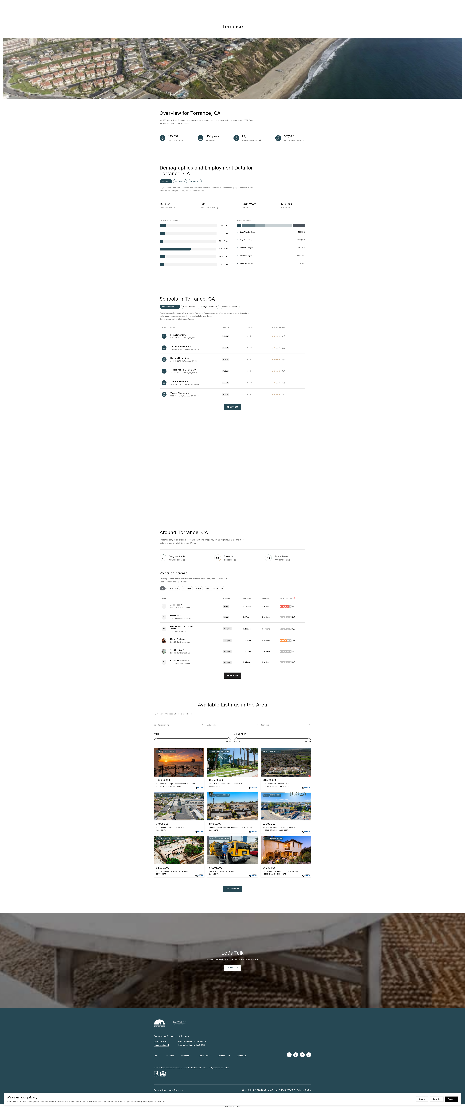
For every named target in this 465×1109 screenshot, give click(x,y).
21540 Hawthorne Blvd (180, 653)
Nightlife (221, 588)
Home (156, 1056)
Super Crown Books (178, 661)
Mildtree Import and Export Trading (181, 627)
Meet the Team (224, 1056)
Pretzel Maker (176, 616)
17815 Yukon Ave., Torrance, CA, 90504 (184, 384)
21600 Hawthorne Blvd (180, 642)
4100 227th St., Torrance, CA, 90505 (183, 373)
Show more (232, 675)
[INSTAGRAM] (295, 1054)
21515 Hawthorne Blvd (180, 608)
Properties (170, 1056)
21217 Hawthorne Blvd (180, 664)
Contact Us (241, 1056)
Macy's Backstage (178, 639)
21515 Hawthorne (178, 631)
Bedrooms (265, 725)
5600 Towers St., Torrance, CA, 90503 (184, 396)
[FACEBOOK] (289, 1054)
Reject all (422, 1099)
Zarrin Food (175, 605)
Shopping (188, 588)
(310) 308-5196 (161, 1041)
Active (199, 588)
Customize (437, 1099)
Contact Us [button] (232, 968)
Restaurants (174, 588)
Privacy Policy (304, 1090)
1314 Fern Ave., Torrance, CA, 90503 (183, 338)
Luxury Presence (175, 1090)
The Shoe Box (176, 650)
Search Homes (232, 889)
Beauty (209, 588)
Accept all (451, 1099)
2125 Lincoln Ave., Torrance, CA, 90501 (184, 349)
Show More (232, 407)
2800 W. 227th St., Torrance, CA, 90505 (184, 361)
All (164, 588)
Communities (186, 1056)
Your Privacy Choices (232, 1106)
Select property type (162, 725)
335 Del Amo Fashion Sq (180, 618)
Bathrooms (211, 725)
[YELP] (308, 1054)
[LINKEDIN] (302, 1054)
